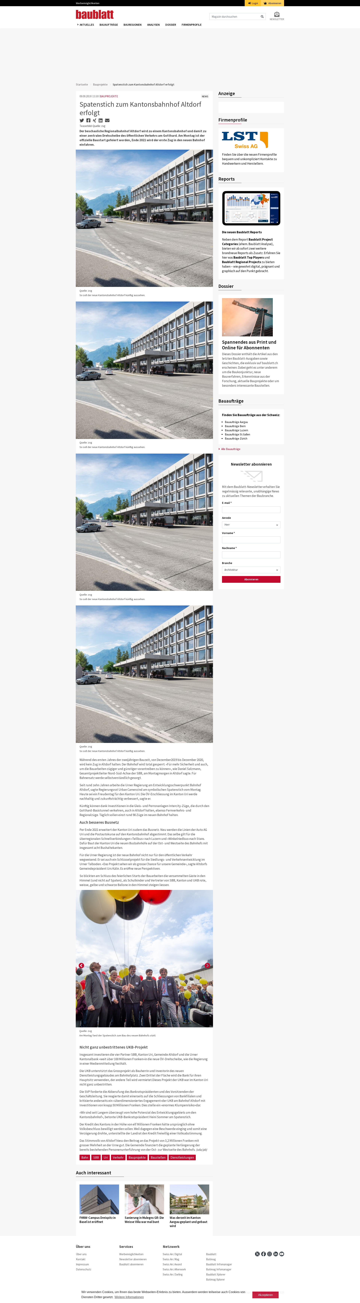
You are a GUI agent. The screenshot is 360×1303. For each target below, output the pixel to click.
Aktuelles (87, 24)
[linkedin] (275, 1254)
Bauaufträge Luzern (236, 430)
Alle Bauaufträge (230, 449)
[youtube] (281, 1254)
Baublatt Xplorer (215, 1274)
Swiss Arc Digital (172, 1254)
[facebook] (263, 1254)
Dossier (170, 24)
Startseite (82, 84)
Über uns (81, 1254)
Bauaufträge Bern (235, 426)
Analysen (153, 24)
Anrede (226, 518)
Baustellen (158, 1157)
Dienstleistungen (182, 1157)
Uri (106, 1157)
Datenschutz (83, 1269)
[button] (81, 966)
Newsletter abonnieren (133, 1259)
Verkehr (118, 1157)
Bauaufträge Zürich (236, 438)
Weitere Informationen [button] (129, 1297)
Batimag (211, 1259)
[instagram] (269, 1254)
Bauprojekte (100, 84)
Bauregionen (133, 24)
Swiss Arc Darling (173, 1274)
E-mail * (227, 503)
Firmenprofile (192, 24)
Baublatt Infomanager (219, 1264)
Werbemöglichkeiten (87, 3)
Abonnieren (274, 3)
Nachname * (229, 548)
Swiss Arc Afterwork (174, 1269)
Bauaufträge (109, 24)
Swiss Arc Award (172, 1264)
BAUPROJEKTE (109, 96)
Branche (227, 563)
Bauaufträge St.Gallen (237, 434)
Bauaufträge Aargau (236, 422)
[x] (257, 1254)
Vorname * (228, 533)
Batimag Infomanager (218, 1269)
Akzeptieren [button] (265, 1294)
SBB (96, 1157)
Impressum (82, 1264)
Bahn (84, 1157)
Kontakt (81, 1259)
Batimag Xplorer (215, 1279)
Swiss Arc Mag (171, 1259)
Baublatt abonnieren (131, 1264)
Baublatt (211, 1254)
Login (254, 3)
